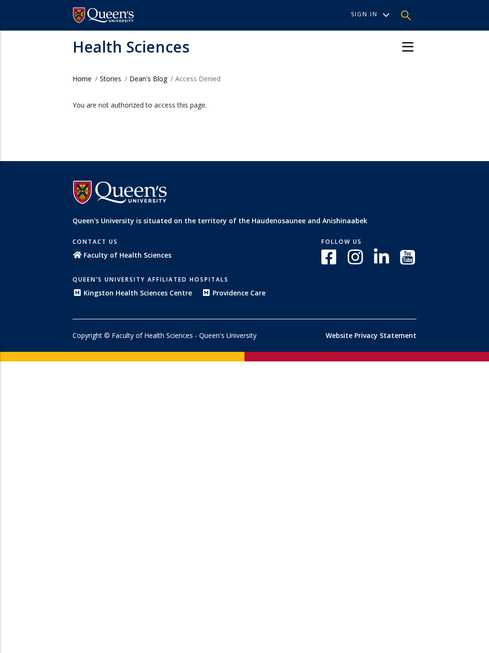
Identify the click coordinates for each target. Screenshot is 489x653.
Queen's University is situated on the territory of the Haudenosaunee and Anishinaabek (220, 220)
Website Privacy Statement (371, 335)
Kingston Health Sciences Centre (138, 292)
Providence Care (239, 292)
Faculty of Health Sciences (127, 255)
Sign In (364, 14)
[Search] (405, 15)
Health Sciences (131, 46)
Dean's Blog (148, 78)
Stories (110, 78)
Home (82, 78)
